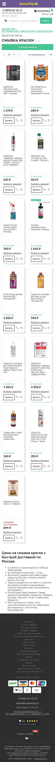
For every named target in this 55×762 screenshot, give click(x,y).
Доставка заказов (28, 628)
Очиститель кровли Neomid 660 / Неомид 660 (12, 296)
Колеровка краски (29, 651)
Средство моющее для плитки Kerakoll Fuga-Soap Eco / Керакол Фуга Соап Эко (12, 367)
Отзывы (28, 663)
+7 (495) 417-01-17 (12, 10)
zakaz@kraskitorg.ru (27, 703)
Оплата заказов (28, 625)
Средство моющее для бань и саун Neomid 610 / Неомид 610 (40, 297)
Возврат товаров (29, 630)
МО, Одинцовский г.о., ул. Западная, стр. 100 (27, 714)
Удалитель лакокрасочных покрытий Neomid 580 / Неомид (12, 90)
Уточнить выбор (27, 47)
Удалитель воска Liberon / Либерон (12, 503)
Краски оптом (29, 666)
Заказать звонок (9, 16)
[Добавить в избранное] (21, 120)
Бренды (28, 657)
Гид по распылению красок (29, 671)
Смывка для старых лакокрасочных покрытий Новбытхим (12, 436)
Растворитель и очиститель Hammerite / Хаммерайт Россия (40, 90)
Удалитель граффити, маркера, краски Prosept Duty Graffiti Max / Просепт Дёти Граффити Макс (40, 369)
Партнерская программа (29, 654)
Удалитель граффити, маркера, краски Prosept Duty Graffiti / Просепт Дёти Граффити (13, 160)
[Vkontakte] (26, 738)
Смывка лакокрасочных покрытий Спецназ (40, 227)
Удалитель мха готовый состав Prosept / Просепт (40, 158)
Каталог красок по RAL (29, 669)
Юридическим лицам (29, 660)
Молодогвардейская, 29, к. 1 (27, 712)
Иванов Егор (40, 759)
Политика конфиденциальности (28, 636)
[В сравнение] (17, 120)
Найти (46, 20)
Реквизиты (29, 622)
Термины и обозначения (28, 633)
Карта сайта (28, 642)
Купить (9, 120)
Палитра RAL (29, 645)
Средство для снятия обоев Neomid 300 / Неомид (10, 228)
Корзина (44, 11)
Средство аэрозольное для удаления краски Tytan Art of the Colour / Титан (39, 437)
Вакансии (28, 648)
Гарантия (28, 639)
